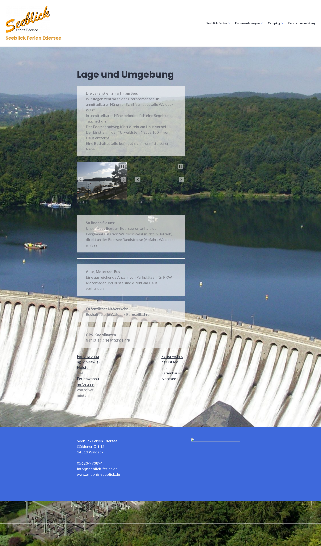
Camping (274, 23)
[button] (80, 179)
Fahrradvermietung (301, 23)
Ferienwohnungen (247, 23)
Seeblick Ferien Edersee (33, 38)
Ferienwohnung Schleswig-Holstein (88, 362)
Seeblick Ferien (216, 23)
